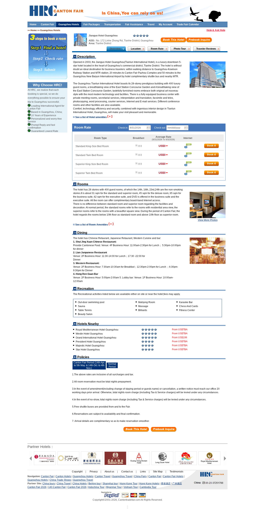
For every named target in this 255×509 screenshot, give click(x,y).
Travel (150, 24)
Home (33, 24)
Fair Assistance (134, 24)
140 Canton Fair (57, 487)
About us (109, 471)
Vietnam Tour (131, 487)
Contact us (127, 471)
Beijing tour (94, 483)
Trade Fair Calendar (188, 24)
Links (143, 471)
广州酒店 (177, 483)
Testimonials (176, 471)
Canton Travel (102, 476)
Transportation (112, 24)
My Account (165, 24)
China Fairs (140, 476)
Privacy (94, 471)
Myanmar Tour (114, 487)
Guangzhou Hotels (68, 24)
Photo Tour (180, 48)
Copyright (77, 471)
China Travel (64, 483)
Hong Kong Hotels (149, 483)
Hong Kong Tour (128, 483)
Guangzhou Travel (122, 476)
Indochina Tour (96, 487)
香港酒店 (166, 483)
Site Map (158, 471)
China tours (48, 483)
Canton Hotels (63, 476)
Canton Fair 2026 (36, 487)
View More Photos (208, 220)
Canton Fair (47, 24)
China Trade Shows (60, 480)
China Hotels (80, 483)
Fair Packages (91, 24)
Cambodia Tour (148, 487)
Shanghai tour (110, 483)
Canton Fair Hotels (173, 476)
